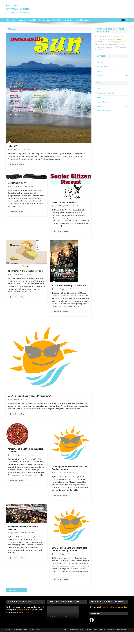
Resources (68, 20)
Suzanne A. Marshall (70, 289)
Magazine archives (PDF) (27, 20)
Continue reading (18, 164)
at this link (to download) (25, 610)
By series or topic (102, 66)
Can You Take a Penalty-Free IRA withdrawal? (29, 396)
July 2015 (12, 146)
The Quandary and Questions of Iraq (25, 271)
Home (14, 20)
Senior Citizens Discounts (64, 202)
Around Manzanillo (53, 20)
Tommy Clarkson (26, 274)
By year (99, 71)
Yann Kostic (24, 399)
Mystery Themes (34, 629)
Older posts (12, 590)
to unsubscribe (121, 607)
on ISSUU (24, 612)
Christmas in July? (17, 183)
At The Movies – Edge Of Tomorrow (69, 285)
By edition (100, 75)
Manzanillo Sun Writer (27, 186)
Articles (41, 20)
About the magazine (84, 20)
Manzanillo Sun (17, 9)
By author (100, 62)
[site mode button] (122, 20)
